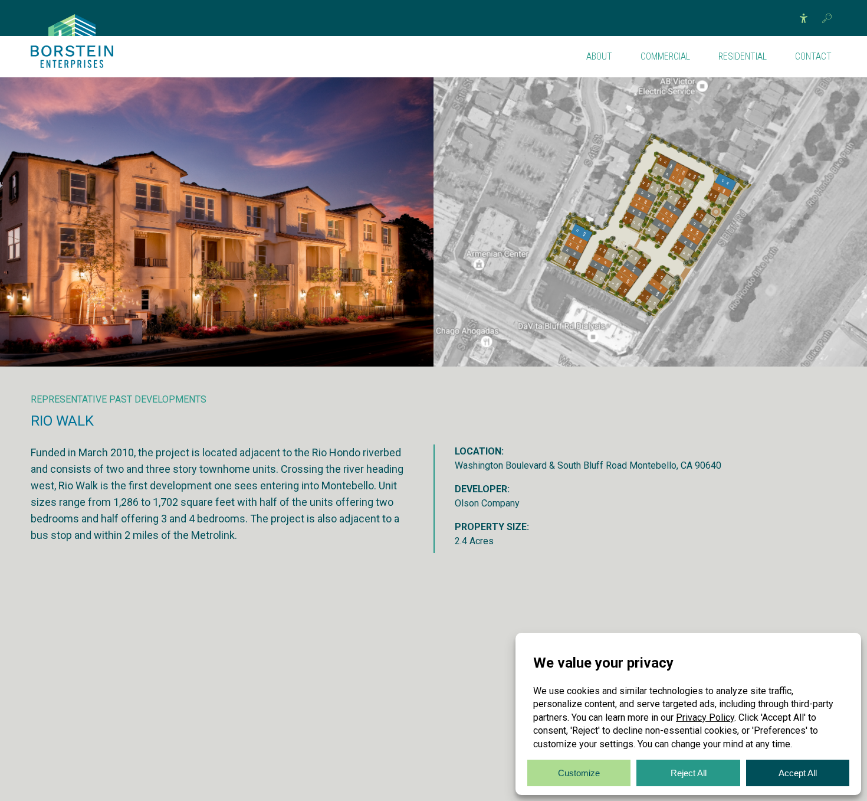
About (599, 56)
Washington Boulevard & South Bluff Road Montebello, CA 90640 (588, 465)
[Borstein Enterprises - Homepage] (72, 25)
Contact (813, 56)
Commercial (665, 56)
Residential (742, 56)
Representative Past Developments (118, 399)
